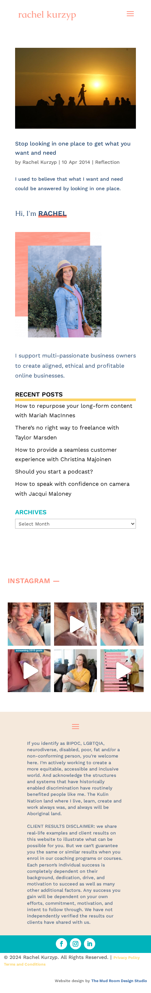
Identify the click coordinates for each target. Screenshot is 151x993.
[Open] (29, 623)
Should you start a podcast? (54, 471)
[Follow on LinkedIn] (89, 943)
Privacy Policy (126, 957)
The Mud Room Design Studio (119, 981)
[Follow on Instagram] (75, 943)
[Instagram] (43, 637)
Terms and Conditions (25, 964)
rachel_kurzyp (28, 609)
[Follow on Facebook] (61, 943)
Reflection (107, 162)
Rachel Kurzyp (39, 162)
